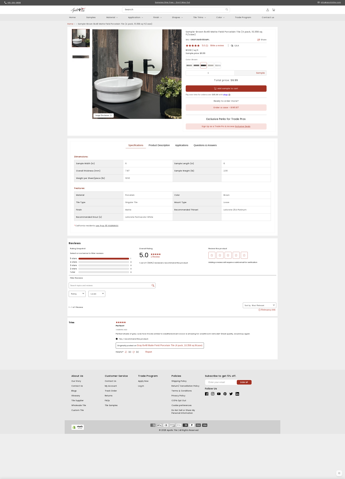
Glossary (75, 395)
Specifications (135, 145)
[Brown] (203, 65)
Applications (181, 145)
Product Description (159, 145)
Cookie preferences (182, 405)
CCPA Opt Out (179, 400)
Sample (260, 72)
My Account (111, 386)
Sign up (244, 382)
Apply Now (143, 381)
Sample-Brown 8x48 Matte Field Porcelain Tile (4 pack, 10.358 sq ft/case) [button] (115, 24)
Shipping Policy (179, 381)
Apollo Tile (172, 430)
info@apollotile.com (331, 2)
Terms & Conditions (182, 390)
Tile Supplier (77, 400)
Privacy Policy (178, 395)
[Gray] (189, 65)
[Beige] (211, 65)
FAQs (107, 400)
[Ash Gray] (196, 65)
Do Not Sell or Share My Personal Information (183, 411)
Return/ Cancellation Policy (185, 386)
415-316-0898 (14, 2)
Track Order (111, 390)
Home (70, 24)
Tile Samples (111, 405)
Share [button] (264, 39)
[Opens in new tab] (77, 429)
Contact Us (77, 386)
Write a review (217, 46)
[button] (274, 9)
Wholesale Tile (78, 405)
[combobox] (176, 10)
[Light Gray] (218, 65)
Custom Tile (77, 410)
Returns (109, 395)
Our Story (76, 381)
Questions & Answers (205, 145)
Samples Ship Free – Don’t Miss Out (172, 2)
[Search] (227, 9)
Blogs (74, 390)
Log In (141, 386)
